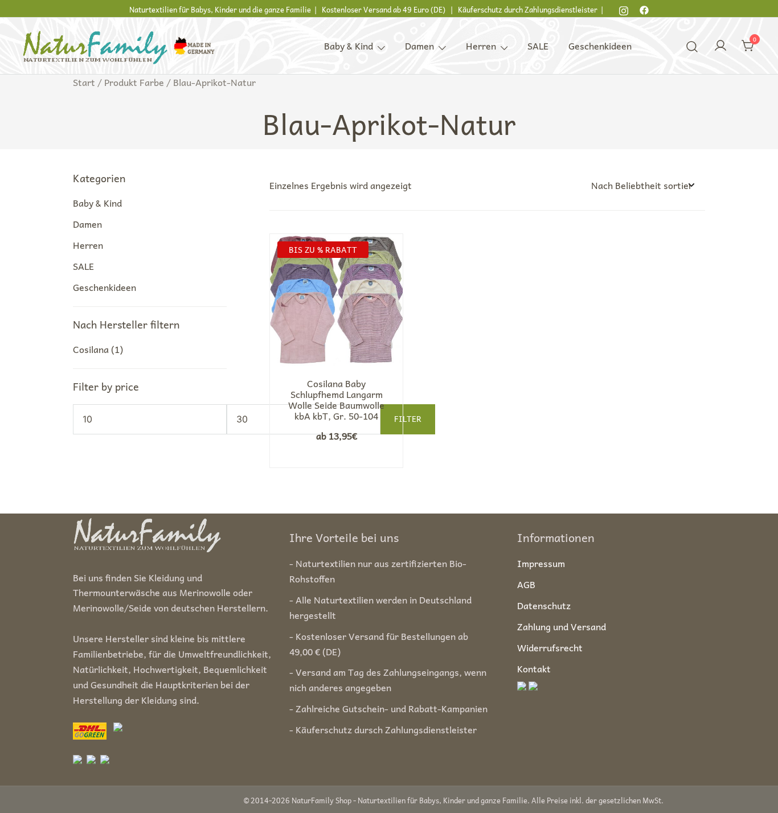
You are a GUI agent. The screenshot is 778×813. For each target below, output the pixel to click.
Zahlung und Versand (561, 626)
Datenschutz (544, 605)
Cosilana (91, 349)
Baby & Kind (348, 45)
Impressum (541, 563)
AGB (526, 584)
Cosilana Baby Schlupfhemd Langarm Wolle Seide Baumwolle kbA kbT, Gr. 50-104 (336, 400)
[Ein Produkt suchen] (692, 46)
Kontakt (534, 668)
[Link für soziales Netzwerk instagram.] (623, 8)
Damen (419, 45)
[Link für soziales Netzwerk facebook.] (644, 8)
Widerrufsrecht (550, 647)
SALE (537, 45)
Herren (481, 45)
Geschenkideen (600, 45)
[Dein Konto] (720, 46)
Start (84, 82)
